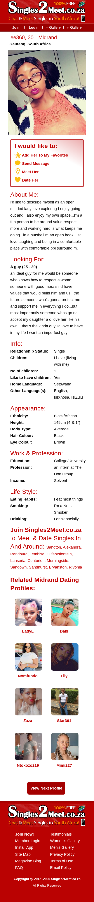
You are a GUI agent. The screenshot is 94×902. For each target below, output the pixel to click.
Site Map (23, 854)
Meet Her (30, 172)
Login (33, 27)
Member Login (27, 841)
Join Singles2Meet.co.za (46, 529)
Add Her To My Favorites (45, 155)
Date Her (30, 180)
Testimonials (61, 834)
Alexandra (72, 547)
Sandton (53, 547)
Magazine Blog (28, 861)
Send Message (35, 163)
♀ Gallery (53, 27)
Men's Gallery (62, 847)
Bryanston (58, 567)
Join (15, 27)
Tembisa (37, 554)
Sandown (18, 567)
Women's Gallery (65, 841)
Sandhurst (38, 567)
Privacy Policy (62, 854)
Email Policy (60, 867)
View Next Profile (46, 788)
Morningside (57, 560)
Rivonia (75, 567)
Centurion (36, 560)
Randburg (19, 554)
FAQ (19, 867)
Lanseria (17, 560)
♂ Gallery (74, 27)
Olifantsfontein (59, 554)
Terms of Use (61, 861)
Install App (24, 847)
